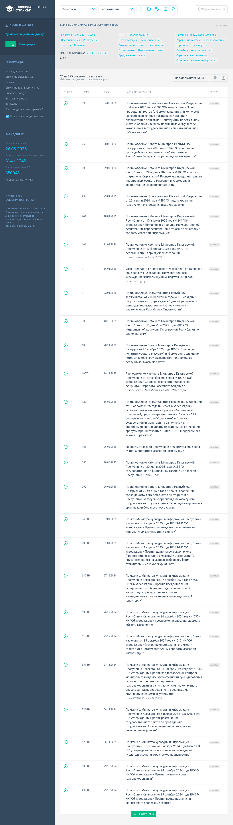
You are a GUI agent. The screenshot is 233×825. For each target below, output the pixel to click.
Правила (79, 45)
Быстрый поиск (144, 25)
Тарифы (66, 45)
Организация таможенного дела (196, 35)
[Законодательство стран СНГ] (27, 9)
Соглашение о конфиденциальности (24, 212)
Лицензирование (150, 40)
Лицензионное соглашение (19, 216)
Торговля (182, 45)
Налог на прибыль (138, 35)
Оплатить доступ (15, 93)
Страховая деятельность (191, 55)
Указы (91, 35)
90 (105, 53)
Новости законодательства (26, 116)
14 (93, 53)
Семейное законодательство (194, 50)
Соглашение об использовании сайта (25, 208)
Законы (79, 35)
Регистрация (27, 44)
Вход (11, 44)
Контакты (11, 104)
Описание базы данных (19, 76)
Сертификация (128, 40)
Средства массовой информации (196, 60)
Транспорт (197, 45)
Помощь (10, 82)
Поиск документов (16, 71)
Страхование (127, 50)
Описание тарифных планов (22, 87)
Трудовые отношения (132, 55)
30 (99, 53)
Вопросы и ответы (16, 98)
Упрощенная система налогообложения (200, 40)
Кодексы (66, 35)
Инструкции (90, 40)
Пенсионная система (150, 50)
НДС (121, 35)
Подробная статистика (19, 179)
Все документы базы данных (20, 226)
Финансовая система (131, 45)
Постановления (70, 40)
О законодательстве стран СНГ (24, 109)
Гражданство (156, 45)
